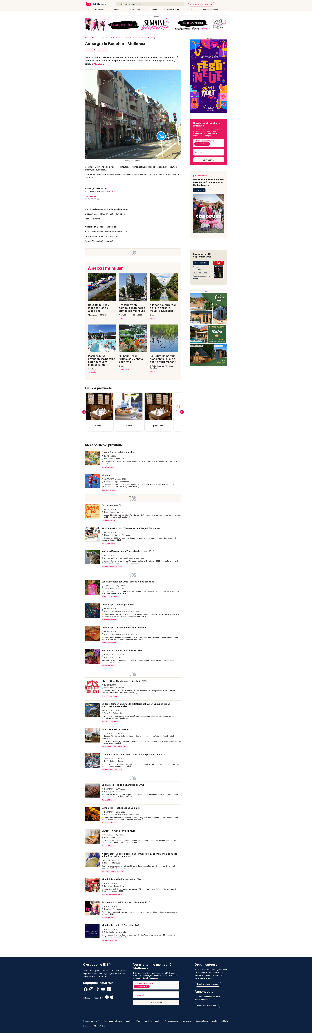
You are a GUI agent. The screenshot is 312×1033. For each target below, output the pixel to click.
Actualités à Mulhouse (110, 721)
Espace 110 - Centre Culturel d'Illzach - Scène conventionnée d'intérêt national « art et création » (138, 737)
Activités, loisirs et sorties (118, 38)
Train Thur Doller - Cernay (114, 713)
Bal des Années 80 (111, 505)
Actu (191, 10)
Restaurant (133, 38)
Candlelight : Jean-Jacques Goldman (121, 807)
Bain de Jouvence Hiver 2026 (117, 729)
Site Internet (90, 196)
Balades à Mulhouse (109, 940)
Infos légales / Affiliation (112, 1021)
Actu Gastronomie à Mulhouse (113, 871)
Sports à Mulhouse (109, 490)
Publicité (224, 1021)
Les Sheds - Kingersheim (114, 459)
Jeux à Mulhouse (108, 467)
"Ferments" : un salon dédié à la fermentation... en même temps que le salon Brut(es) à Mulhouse (139, 854)
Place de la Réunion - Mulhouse (117, 535)
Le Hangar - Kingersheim (114, 886)
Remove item (208, 144)
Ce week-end (134, 10)
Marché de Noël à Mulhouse (112, 894)
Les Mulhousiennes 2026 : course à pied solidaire (128, 581)
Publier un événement (202, 4)
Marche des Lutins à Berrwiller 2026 (121, 925)
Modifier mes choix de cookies (148, 1021)
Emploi (214, 1021)
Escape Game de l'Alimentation (118, 452)
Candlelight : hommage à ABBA (118, 604)
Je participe (199, 190)
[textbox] (211, 144)
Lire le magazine (201, 263)
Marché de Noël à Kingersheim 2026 (121, 879)
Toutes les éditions (200, 273)
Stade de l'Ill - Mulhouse (114, 588)
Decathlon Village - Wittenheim (116, 482)
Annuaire (104, 38)
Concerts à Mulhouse (109, 620)
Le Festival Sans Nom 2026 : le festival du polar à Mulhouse (133, 754)
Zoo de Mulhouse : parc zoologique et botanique (124, 558)
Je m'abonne (208, 160)
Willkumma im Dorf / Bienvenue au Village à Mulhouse (131, 528)
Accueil (87, 38)
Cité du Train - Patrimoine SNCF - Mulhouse (121, 611)
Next (182, 412)
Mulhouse (99, 4)
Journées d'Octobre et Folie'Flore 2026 (122, 650)
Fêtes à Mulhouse (108, 543)
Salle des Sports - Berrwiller (115, 932)
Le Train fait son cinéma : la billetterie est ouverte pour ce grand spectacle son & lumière (136, 705)
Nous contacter (202, 1021)
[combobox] (208, 143)
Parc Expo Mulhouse (112, 657)
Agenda (153, 10)
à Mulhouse (98, 64)
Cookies (129, 1021)
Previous (84, 412)
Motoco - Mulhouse (112, 837)
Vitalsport (107, 475)
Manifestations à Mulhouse (112, 566)
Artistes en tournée (210, 10)
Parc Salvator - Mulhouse (114, 512)
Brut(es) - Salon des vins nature (118, 830)
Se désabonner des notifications (178, 1021)
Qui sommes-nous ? (91, 1021)
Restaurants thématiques (148, 38)
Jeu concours (208, 180)
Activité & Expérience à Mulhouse (114, 746)
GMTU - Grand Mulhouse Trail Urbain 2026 (124, 681)
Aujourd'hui (98, 10)
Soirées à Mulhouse (109, 520)
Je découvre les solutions (208, 1005)
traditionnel (90, 50)
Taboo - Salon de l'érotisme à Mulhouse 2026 (126, 902)
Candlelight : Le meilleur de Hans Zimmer (124, 627)
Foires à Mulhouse (108, 666)
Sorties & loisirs (173, 10)
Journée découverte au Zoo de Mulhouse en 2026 (128, 551)
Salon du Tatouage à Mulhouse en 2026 (123, 784)
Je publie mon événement (208, 984)
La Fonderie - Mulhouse (113, 761)
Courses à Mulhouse (109, 597)
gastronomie (102, 50)
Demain (116, 10)
